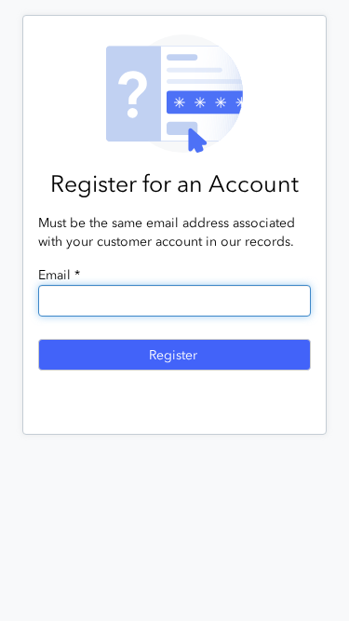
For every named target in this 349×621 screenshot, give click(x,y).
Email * (59, 275)
